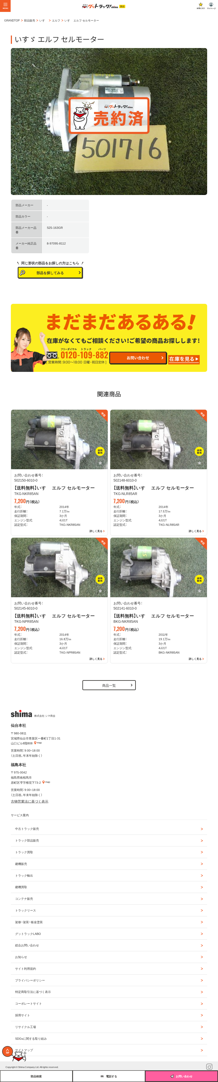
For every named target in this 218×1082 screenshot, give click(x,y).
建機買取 (21, 887)
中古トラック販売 (27, 828)
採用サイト (22, 1015)
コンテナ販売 (24, 898)
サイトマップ (24, 1050)
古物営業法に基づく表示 (29, 801)
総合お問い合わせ (27, 945)
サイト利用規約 (25, 968)
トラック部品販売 (27, 840)
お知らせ (21, 957)
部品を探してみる (50, 272)
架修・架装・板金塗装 (29, 922)
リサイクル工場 (25, 1027)
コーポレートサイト (28, 1003)
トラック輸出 (24, 875)
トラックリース (25, 910)
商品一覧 (109, 685)
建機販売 (21, 864)
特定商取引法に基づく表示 (33, 992)
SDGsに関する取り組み (31, 1038)
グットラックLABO (28, 933)
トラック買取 (24, 852)
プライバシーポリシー (30, 980)
